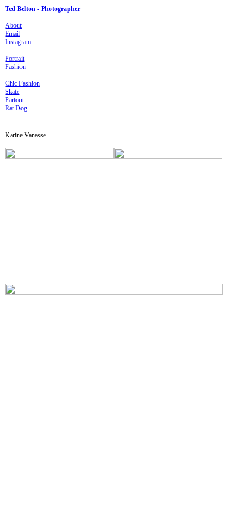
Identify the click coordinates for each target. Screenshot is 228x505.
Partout (14, 100)
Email (12, 34)
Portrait (14, 58)
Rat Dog (16, 108)
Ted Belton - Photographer (42, 9)
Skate (12, 91)
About (13, 25)
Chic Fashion (22, 83)
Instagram (18, 42)
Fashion (15, 67)
